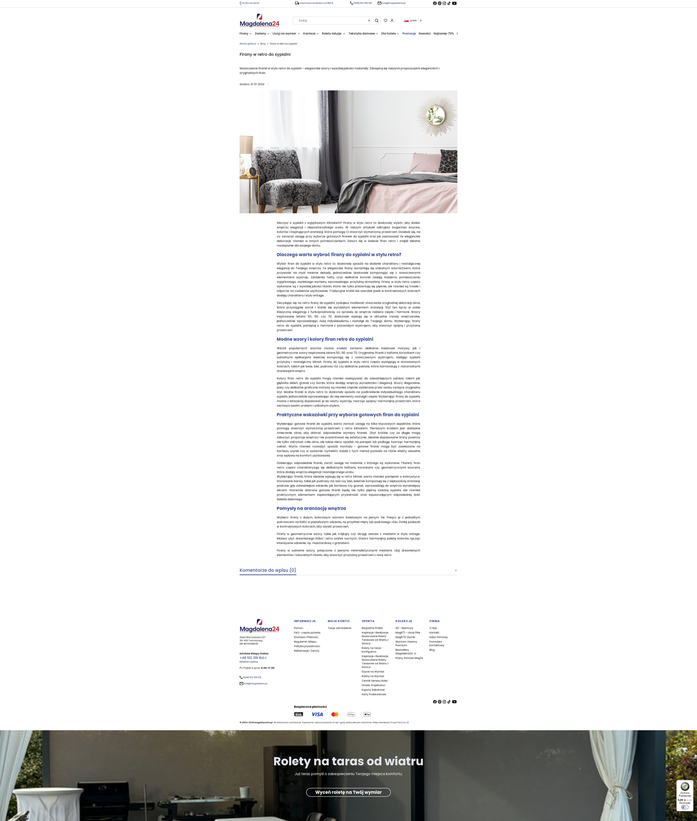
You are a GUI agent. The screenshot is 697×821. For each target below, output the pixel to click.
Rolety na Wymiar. (373, 676)
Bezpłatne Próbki (372, 628)
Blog (263, 43)
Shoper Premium (398, 722)
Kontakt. (434, 632)
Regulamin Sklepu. (305, 641)
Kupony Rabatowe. (373, 690)
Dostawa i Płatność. (306, 637)
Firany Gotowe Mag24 (409, 658)
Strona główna (248, 43)
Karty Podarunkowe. (374, 694)
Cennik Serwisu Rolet (375, 681)
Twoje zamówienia (339, 628)
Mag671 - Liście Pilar (408, 632)
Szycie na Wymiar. (373, 671)
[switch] (685, 807)
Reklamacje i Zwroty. (307, 651)
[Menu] (691, 782)
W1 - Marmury (404, 628)
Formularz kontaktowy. (437, 643)
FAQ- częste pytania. (307, 632)
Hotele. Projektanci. (374, 685)
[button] (376, 20)
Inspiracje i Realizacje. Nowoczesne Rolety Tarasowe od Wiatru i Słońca (375, 638)
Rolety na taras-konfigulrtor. (372, 649)
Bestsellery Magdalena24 (405, 651)
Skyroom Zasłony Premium (406, 643)
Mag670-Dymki (405, 637)
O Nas (433, 628)
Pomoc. (299, 628)
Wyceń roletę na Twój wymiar (348, 792)
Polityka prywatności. (307, 646)
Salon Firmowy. (438, 637)
